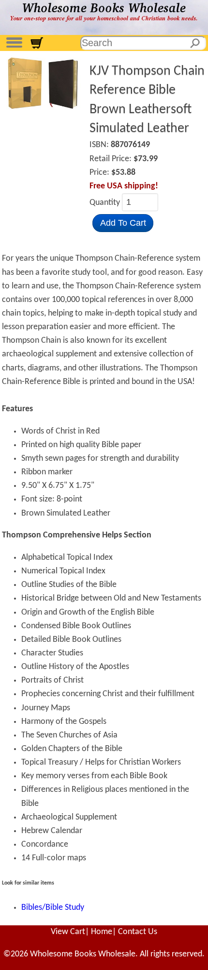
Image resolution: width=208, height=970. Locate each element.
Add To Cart (123, 223)
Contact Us (137, 932)
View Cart (68, 932)
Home (101, 932)
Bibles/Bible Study (52, 907)
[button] (14, 41)
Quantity (105, 203)
